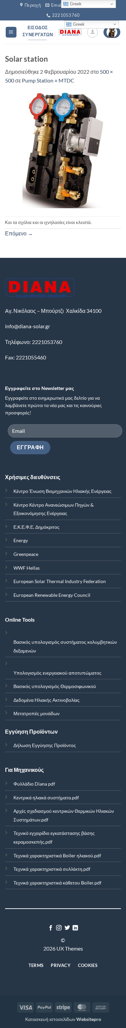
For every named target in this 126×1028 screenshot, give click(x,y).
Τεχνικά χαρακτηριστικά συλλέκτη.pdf (51, 869)
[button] (11, 32)
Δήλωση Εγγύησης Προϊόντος (44, 745)
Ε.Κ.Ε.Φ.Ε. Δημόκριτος (36, 527)
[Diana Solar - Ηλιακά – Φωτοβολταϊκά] (70, 32)
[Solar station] (63, 150)
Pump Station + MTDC (48, 80)
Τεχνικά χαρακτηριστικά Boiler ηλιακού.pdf (57, 855)
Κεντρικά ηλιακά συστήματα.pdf (46, 797)
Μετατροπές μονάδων (36, 713)
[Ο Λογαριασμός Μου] (92, 32)
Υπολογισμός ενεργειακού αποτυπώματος (57, 673)
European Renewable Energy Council (51, 595)
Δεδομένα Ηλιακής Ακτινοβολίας (46, 700)
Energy (20, 540)
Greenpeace (25, 554)
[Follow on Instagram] (58, 928)
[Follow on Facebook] (50, 928)
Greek (78, 23)
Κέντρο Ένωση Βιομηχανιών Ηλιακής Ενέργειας (62, 491)
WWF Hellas (26, 568)
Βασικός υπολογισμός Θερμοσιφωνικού (54, 686)
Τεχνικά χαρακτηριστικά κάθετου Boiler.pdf (57, 883)
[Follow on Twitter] (67, 928)
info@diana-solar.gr (27, 326)
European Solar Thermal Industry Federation (59, 581)
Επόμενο (19, 233)
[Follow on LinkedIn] (75, 928)
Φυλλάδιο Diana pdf (34, 784)
